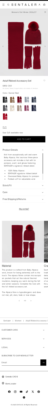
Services (6, 338)
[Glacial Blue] (26, 99)
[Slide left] (3, 46)
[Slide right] (45, 46)
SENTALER (19, 405)
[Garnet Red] (19, 99)
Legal (5, 347)
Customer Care (10, 330)
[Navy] (33, 108)
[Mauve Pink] (26, 108)
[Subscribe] (43, 362)
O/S (5, 127)
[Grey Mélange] (5, 108)
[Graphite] (33, 99)
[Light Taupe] (19, 108)
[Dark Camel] (12, 99)
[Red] (5, 116)
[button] (3, 5)
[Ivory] (12, 108)
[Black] (5, 99)
